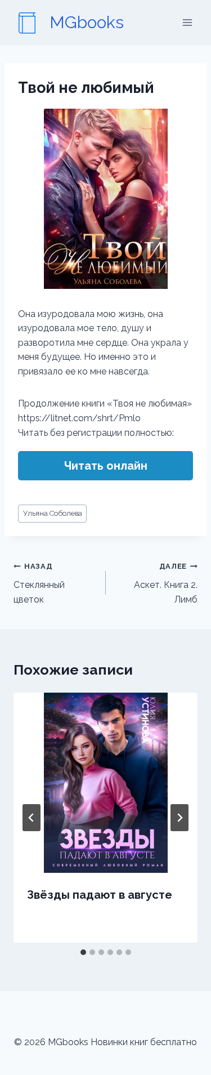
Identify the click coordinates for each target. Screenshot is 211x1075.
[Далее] (179, 817)
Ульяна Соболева (52, 513)
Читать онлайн (105, 465)
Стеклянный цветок (39, 583)
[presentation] (105, 783)
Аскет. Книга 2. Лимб (165, 583)
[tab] (83, 952)
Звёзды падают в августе (99, 895)
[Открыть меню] (187, 22)
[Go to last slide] (32, 817)
